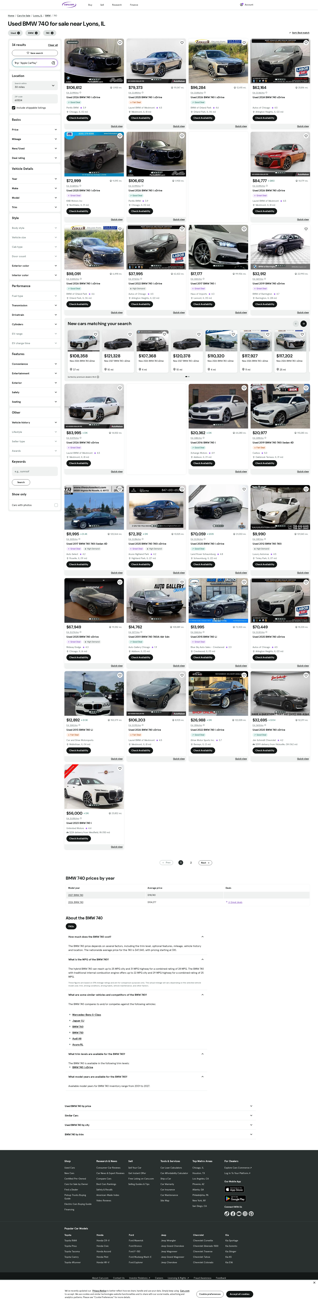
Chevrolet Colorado (203, 1262)
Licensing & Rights (177, 1277)
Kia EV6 (229, 1262)
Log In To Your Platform (236, 1173)
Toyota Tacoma (72, 1251)
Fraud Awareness (202, 1277)
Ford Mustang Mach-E (140, 1256)
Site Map (164, 1200)
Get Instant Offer (137, 1173)
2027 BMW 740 (75, 895)
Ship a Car (165, 1178)
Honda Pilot (102, 1256)
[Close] (314, 1282)
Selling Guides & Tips (138, 1184)
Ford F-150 (134, 1251)
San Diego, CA (199, 1205)
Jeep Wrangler (168, 1240)
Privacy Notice (99, 1290)
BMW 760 (77, 1026)
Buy (90, 4)
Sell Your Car (134, 1167)
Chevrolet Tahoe (201, 1256)
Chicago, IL (198, 1167)
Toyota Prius (70, 1245)
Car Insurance (167, 1189)
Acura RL (77, 1044)
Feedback (221, 1277)
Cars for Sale (23, 15)
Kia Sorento (231, 1245)
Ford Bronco (135, 1245)
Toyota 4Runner (72, 1262)
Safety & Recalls (104, 1189)
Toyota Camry (71, 1256)
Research (117, 4)
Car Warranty (167, 1184)
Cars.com (184, 1290)
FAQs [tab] (71, 926)
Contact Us (119, 1277)
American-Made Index (107, 1195)
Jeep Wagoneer (169, 1251)
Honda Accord (104, 1251)
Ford (131, 1235)
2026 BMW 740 (75, 902)
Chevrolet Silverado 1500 (205, 1245)
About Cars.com (100, 1277)
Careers (159, 1277)
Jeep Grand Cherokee (172, 1245)
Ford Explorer (136, 1262)
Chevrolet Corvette (203, 1240)
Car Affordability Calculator (174, 1173)
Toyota (67, 1235)
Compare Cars (103, 1178)
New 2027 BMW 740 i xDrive (117, 360)
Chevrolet (198, 1235)
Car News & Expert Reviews (110, 1173)
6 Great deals (235, 902)
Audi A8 (76, 1038)
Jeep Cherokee (169, 1262)
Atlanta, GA (198, 1189)
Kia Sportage (231, 1240)
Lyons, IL (37, 15)
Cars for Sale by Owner (76, 1184)
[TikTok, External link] (226, 1213)
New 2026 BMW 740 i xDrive (221, 360)
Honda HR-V (103, 1262)
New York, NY (199, 1200)
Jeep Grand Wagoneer (172, 1256)
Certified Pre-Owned (75, 1178)
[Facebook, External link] (233, 1213)
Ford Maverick (136, 1240)
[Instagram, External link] (245, 1213)
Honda (100, 1235)
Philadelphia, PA (200, 1195)
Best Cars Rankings (106, 1184)
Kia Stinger (230, 1251)
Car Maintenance (169, 1195)
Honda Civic (103, 1245)
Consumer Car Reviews (108, 1167)
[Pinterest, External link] (251, 1213)
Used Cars (69, 1167)
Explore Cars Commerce (237, 1167)
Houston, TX (198, 1173)
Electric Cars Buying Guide (78, 1204)
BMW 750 (77, 1032)
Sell (102, 4)
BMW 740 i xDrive (82, 1067)
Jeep (163, 1235)
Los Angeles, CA (200, 1178)
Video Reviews (103, 1200)
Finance (134, 4)
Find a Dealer (71, 1189)
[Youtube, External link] (239, 1213)
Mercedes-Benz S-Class (86, 1014)
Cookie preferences (210, 1294)
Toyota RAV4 (70, 1240)
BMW (48, 15)
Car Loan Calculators (171, 1167)
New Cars (69, 1173)
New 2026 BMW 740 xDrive (82, 360)
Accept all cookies (240, 1294)
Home (11, 15)
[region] (159, 1291)
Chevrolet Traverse (202, 1251)
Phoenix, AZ (198, 1184)
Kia (227, 1235)
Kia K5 (228, 1256)
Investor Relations (138, 1277)
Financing (69, 1209)
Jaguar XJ (78, 1020)
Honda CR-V (103, 1240)
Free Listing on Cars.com (141, 1178)
